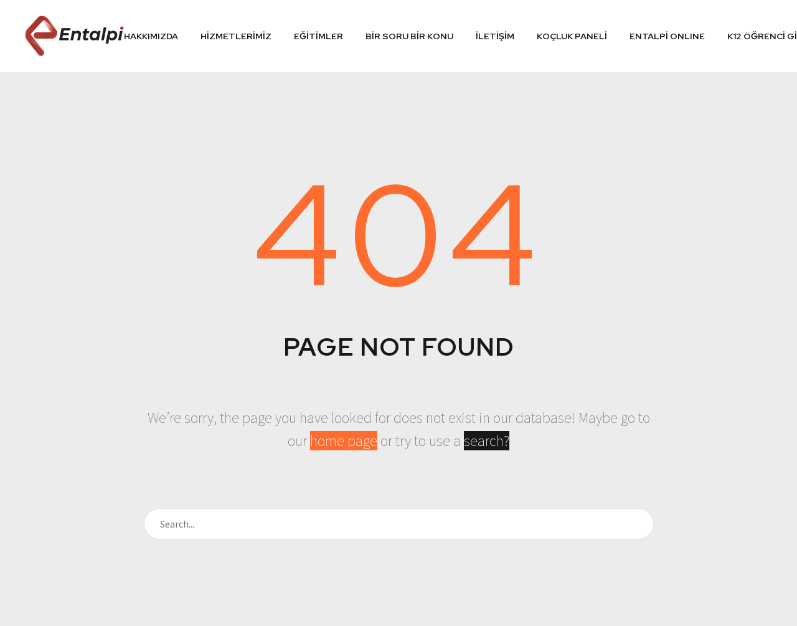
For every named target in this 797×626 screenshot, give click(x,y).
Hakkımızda (151, 36)
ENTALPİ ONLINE (667, 36)
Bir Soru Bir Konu (409, 36)
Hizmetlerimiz (235, 36)
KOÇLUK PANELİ (572, 36)
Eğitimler (318, 36)
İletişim (495, 36)
